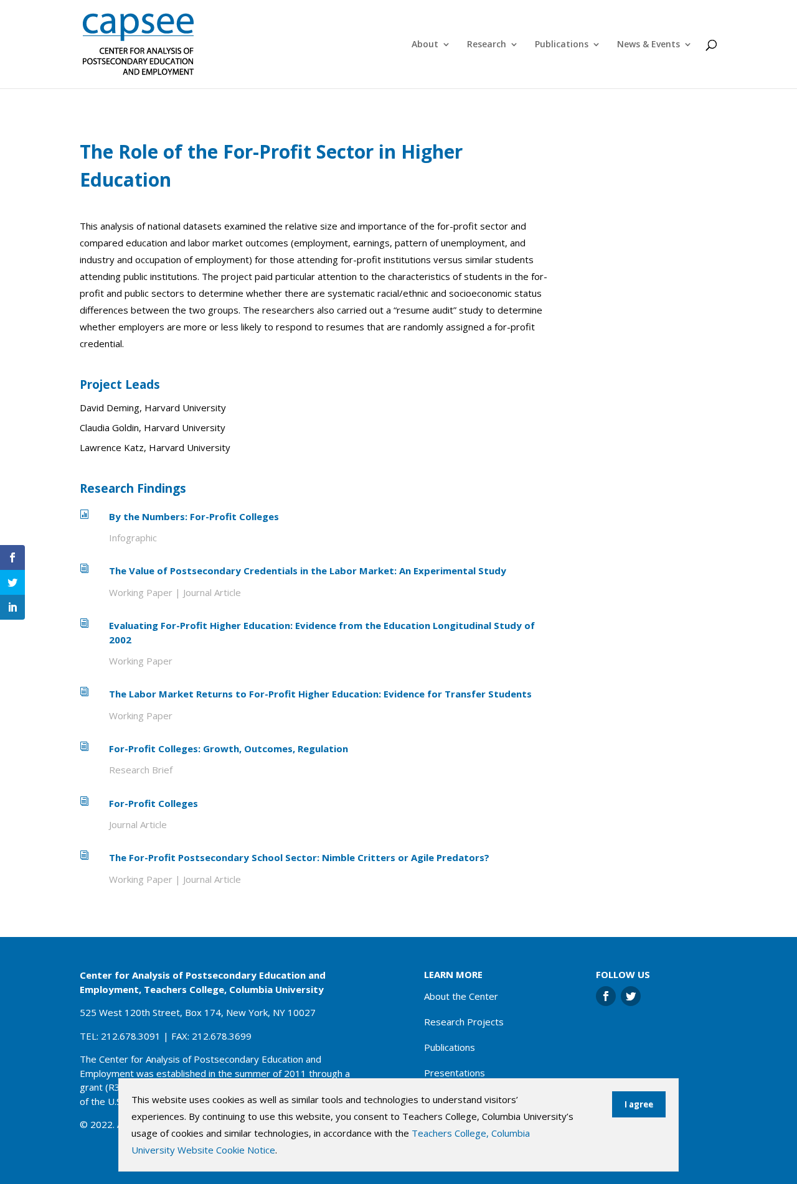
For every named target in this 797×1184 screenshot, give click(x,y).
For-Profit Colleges (153, 803)
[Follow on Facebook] (606, 996)
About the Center (461, 996)
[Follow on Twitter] (631, 996)
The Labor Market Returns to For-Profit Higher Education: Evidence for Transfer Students (320, 694)
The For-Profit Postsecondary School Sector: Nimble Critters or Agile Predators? (299, 857)
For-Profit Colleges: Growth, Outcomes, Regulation (228, 748)
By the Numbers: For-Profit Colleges (194, 516)
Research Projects (464, 1021)
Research (486, 45)
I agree (639, 1104)
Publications (561, 45)
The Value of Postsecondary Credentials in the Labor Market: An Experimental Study (307, 570)
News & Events (648, 45)
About (425, 45)
